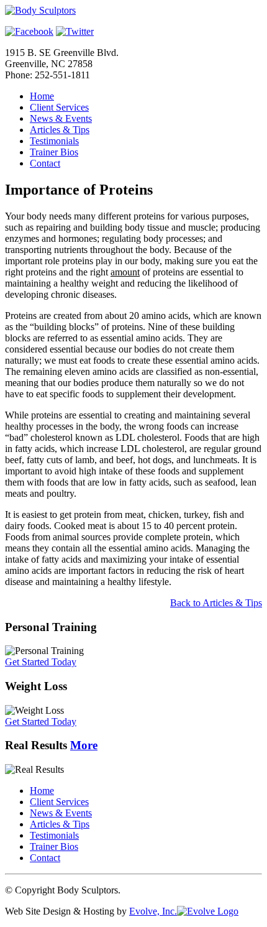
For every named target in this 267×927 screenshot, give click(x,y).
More (83, 745)
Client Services (59, 107)
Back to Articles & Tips (216, 602)
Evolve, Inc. (153, 911)
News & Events (61, 118)
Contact (45, 163)
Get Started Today (40, 662)
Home (42, 96)
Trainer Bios (54, 152)
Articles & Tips (59, 129)
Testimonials (54, 141)
